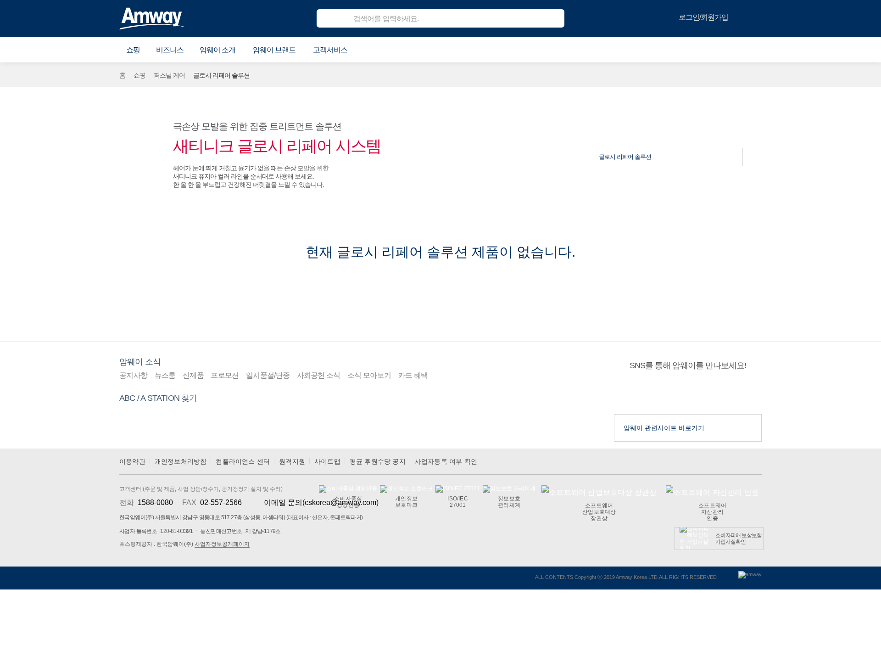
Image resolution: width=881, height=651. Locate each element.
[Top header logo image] (151, 18)
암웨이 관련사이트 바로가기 (664, 428)
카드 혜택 (413, 375)
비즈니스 (170, 50)
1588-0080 (155, 502)
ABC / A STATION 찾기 (158, 398)
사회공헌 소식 (318, 375)
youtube (670, 392)
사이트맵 (327, 461)
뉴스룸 (165, 375)
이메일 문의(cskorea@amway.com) (321, 502)
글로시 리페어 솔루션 (625, 156)
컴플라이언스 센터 (243, 461)
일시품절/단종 (268, 375)
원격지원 (292, 461)
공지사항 (133, 375)
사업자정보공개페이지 (222, 544)
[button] (133, 50)
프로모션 (225, 375)
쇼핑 (139, 75)
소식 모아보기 (369, 375)
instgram (705, 392)
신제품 (193, 375)
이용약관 (132, 461)
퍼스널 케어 (169, 75)
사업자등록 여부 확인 (446, 461)
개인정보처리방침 (181, 461)
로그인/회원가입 (703, 17)
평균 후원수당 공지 (378, 461)
